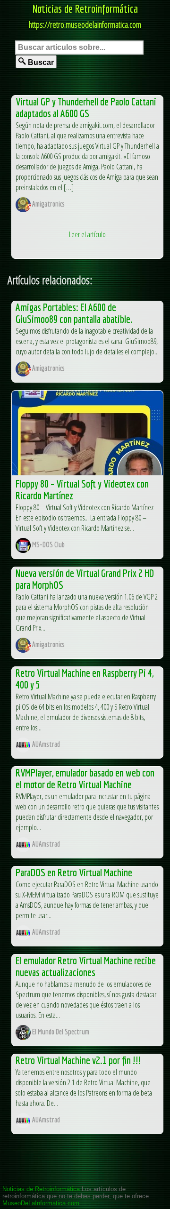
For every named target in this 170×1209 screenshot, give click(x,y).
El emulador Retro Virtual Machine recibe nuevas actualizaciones (86, 966)
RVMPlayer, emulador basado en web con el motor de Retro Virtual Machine (85, 778)
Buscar (40, 62)
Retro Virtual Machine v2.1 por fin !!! (78, 1060)
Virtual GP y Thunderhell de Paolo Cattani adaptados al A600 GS (86, 107)
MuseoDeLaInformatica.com (40, 1203)
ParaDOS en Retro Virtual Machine (74, 872)
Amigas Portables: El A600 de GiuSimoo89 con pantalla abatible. (74, 313)
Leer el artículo (87, 234)
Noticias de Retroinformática (85, 8)
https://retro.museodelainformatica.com (85, 24)
